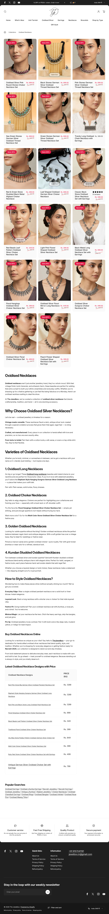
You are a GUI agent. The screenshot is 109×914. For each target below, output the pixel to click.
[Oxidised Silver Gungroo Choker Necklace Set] (88, 280)
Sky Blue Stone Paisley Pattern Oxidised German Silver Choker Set (31, 738)
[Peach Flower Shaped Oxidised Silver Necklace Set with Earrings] (54, 333)
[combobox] (99, 2)
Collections (12, 32)
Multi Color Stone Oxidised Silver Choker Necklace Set (27, 746)
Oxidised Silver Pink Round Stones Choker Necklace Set (15, 84)
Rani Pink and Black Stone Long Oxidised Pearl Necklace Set (29, 705)
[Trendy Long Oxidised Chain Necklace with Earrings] (88, 112)
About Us (35, 856)
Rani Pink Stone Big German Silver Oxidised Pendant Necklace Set (31, 685)
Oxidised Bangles (42, 794)
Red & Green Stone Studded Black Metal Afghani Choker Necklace (15, 195)
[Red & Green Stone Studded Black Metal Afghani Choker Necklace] (20, 168)
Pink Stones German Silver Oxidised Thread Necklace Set (84, 84)
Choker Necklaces (59, 792)
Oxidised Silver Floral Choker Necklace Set (15, 358)
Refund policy (37, 869)
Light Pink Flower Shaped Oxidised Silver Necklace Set (48, 250)
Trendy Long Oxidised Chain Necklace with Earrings (84, 138)
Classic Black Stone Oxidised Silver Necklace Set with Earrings (82, 195)
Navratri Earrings (65, 789)
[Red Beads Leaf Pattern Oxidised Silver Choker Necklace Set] (20, 224)
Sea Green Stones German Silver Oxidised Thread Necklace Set (14, 139)
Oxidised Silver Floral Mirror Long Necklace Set (50, 305)
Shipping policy (37, 910)
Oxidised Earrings (12, 789)
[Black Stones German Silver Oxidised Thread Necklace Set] (54, 59)
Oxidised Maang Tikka (18, 797)
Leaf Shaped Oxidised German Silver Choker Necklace (50, 194)
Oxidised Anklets (56, 794)
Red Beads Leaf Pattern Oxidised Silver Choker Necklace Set (13, 251)
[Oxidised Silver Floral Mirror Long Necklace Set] (54, 280)
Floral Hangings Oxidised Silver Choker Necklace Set (15, 305)
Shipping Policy (38, 866)
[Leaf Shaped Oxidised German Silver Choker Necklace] (54, 168)
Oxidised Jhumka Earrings (31, 789)
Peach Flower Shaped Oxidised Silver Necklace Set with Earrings (50, 360)
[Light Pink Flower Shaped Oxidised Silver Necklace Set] (54, 224)
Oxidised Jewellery (12, 792)
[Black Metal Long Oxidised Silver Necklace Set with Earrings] (88, 224)
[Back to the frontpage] (5, 32)
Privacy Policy (37, 862)
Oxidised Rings (27, 794)
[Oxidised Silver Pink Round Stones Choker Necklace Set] (20, 59)
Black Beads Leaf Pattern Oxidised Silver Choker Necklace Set (30, 721)
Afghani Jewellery (44, 792)
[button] (98, 192)
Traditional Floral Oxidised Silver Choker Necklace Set (27, 729)
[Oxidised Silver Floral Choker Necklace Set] (20, 333)
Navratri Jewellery (50, 789)
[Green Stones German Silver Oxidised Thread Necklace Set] (54, 112)
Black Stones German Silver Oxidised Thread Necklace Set (49, 84)
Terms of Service (38, 859)
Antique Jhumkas (28, 792)
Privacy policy (17, 910)
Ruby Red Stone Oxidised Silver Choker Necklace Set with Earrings (31, 754)
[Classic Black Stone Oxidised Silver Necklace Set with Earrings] (88, 168)
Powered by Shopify (28, 907)
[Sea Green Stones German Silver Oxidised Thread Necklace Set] (20, 112)
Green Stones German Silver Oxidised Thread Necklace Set (50, 138)
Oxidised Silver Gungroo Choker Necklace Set (82, 305)
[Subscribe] (48, 892)
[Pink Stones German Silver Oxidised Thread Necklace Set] (88, 59)
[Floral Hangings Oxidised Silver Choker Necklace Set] (20, 280)
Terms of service (27, 910)
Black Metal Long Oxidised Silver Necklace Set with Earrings (83, 251)
